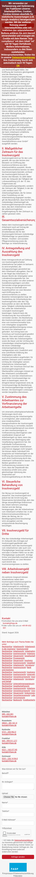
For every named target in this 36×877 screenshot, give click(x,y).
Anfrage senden (18, 857)
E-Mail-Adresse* (9, 820)
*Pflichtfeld (7, 828)
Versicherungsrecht (21, 677)
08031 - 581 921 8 (9, 723)
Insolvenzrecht (19, 653)
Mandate (18, 876)
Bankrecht (17, 700)
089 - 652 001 (7, 714)
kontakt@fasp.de (10, 623)
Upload (5, 793)
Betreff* (5, 773)
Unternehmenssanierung (23, 683)
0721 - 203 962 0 (9, 732)
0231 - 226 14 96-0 (10, 758)
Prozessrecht (19, 658)
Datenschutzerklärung (23, 57)
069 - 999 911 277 (9, 741)
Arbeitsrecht (18, 646)
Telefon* (5, 811)
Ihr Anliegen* (7, 782)
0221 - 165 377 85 (9, 749)
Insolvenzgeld (22, 649)
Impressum (8, 873)
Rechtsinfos (7, 646)
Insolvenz (29, 660)
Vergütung (29, 665)
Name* (5, 802)
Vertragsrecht (19, 697)
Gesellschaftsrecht (21, 686)
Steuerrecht (18, 656)
